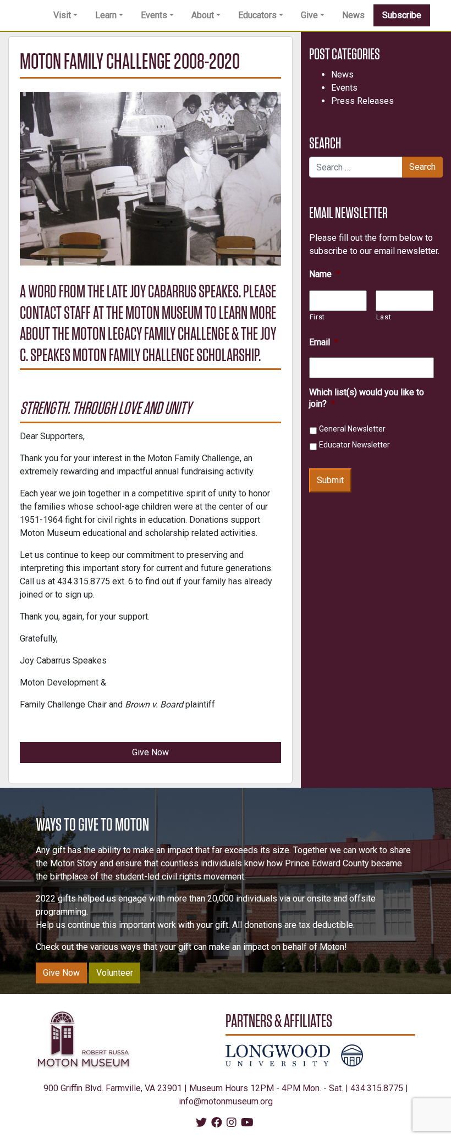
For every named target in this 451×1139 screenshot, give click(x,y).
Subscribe (401, 15)
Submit (330, 480)
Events (154, 15)
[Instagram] (232, 1123)
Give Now (150, 752)
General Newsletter (352, 428)
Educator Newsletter (354, 444)
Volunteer (114, 972)
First (317, 317)
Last (384, 317)
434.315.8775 (376, 1088)
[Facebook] (216, 1123)
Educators (257, 15)
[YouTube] (247, 1123)
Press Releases (362, 101)
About (202, 15)
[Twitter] (201, 1123)
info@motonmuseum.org (226, 1101)
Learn (106, 15)
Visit (62, 15)
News (353, 15)
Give (309, 15)
